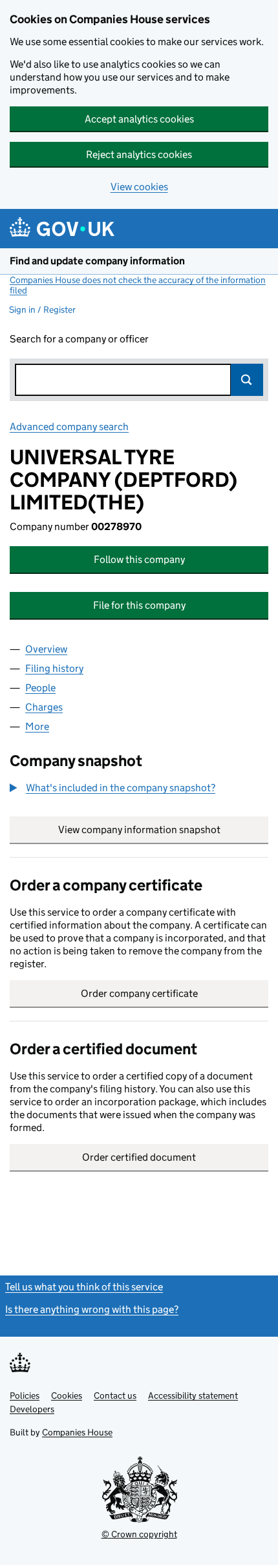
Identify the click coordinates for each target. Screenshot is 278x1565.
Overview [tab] (46, 649)
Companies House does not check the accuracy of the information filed (138, 285)
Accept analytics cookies (139, 119)
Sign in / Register (42, 309)
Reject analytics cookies (139, 154)
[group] (139, 789)
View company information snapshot (163, 829)
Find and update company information (97, 261)
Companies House (77, 1432)
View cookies (139, 187)
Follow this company (139, 559)
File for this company (139, 605)
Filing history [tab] (54, 668)
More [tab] (37, 726)
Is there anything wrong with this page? (91, 1309)
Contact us (115, 1395)
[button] (112, 788)
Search (247, 380)
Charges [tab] (44, 707)
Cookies (66, 1395)
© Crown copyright (139, 1534)
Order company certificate (139, 993)
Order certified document (139, 1157)
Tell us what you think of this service (84, 1287)
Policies (24, 1395)
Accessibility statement (193, 1395)
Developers (32, 1409)
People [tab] (40, 688)
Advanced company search (69, 426)
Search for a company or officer (79, 339)
